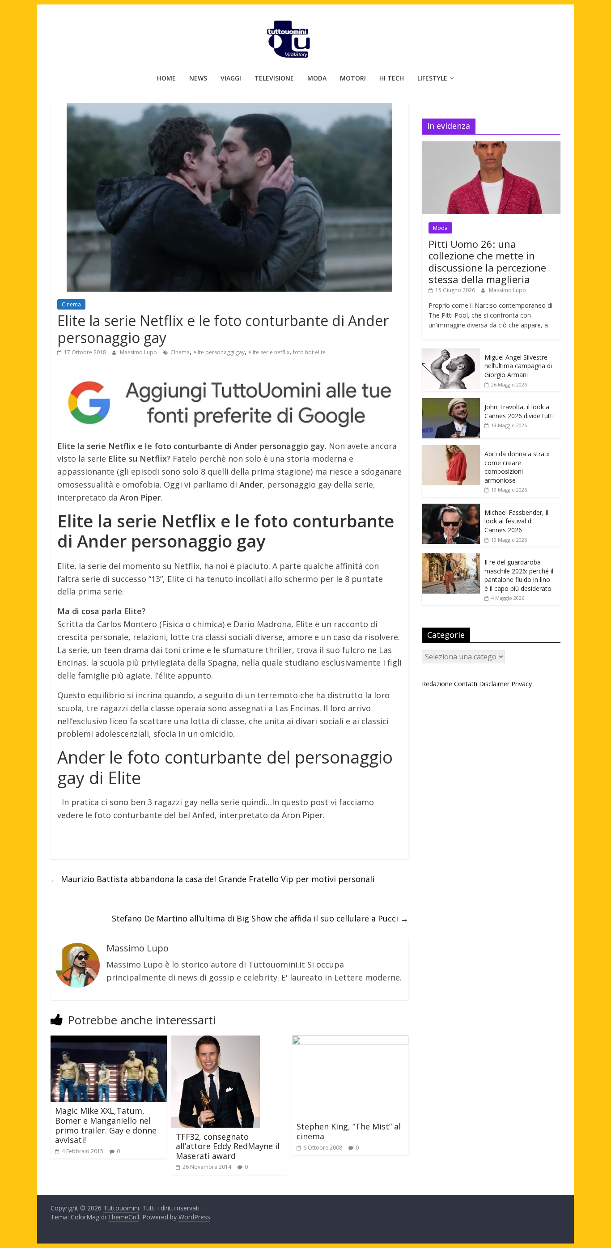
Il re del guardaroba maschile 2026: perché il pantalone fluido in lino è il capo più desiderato (518, 575)
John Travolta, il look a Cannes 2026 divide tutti (519, 411)
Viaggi (231, 78)
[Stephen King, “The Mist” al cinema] (350, 1041)
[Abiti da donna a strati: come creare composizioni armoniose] (451, 450)
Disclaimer (494, 683)
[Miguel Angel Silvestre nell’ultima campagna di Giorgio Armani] (451, 353)
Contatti (465, 683)
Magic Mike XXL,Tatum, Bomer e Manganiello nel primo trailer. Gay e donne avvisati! (106, 1125)
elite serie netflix (268, 352)
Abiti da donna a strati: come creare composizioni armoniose (516, 467)
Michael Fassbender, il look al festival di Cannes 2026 (516, 521)
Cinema (71, 304)
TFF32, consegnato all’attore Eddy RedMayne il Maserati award (228, 1146)
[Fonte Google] (229, 403)
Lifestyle (432, 78)
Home (166, 78)
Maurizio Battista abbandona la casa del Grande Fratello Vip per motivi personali (212, 879)
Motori (353, 78)
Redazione (437, 683)
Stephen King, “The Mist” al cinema (349, 1131)
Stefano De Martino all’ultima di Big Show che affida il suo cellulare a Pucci (260, 918)
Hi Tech (391, 78)
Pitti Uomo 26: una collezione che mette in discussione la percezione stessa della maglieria (487, 261)
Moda (317, 78)
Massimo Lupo (139, 352)
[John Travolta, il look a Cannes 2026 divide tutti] (451, 403)
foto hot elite (309, 352)
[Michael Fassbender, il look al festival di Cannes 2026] (451, 508)
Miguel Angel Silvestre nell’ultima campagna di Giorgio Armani (518, 366)
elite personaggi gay (219, 352)
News (198, 78)
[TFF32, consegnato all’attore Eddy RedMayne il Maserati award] (215, 1041)
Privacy (521, 683)
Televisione (274, 78)
